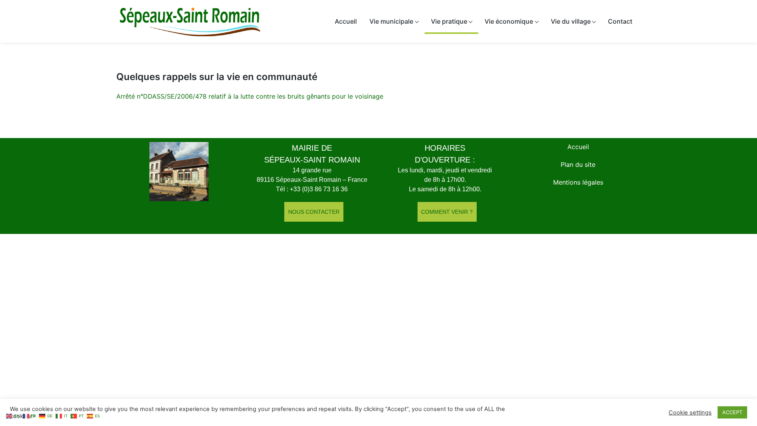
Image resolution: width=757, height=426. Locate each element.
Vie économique (509, 21)
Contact (620, 21)
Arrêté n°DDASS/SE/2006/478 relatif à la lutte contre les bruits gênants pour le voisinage (249, 96)
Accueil (346, 21)
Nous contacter (313, 212)
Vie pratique (449, 21)
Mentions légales (578, 182)
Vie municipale (391, 21)
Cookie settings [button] (690, 412)
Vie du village (571, 21)
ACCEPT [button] (732, 412)
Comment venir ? (447, 212)
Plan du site (578, 164)
